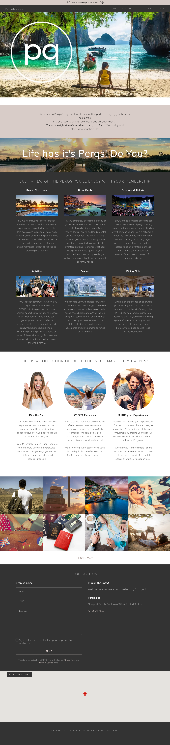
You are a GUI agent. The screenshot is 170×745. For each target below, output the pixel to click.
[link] (14, 8)
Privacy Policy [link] (69, 660)
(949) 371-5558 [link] (96, 610)
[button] (85, 557)
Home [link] (113, 8)
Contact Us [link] (129, 8)
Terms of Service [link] (46, 663)
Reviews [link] (148, 8)
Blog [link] (162, 8)
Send (49, 651)
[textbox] (49, 590)
